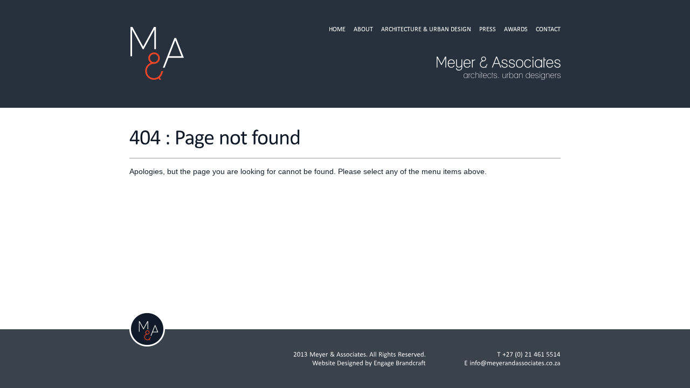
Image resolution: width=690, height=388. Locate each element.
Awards (516, 29)
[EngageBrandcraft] (400, 363)
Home (337, 29)
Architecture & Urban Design (426, 29)
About (363, 29)
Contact (548, 29)
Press (487, 29)
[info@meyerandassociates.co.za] (515, 363)
